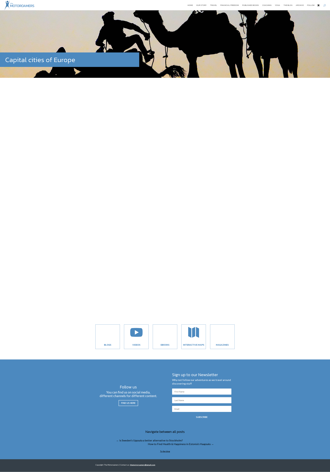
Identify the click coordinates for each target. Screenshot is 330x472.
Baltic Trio (112, 194)
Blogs (107, 345)
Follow (311, 5)
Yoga (277, 5)
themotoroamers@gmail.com (142, 465)
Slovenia (112, 305)
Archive (300, 5)
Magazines (222, 345)
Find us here (128, 403)
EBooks (165, 345)
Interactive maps (193, 345)
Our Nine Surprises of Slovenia (120, 299)
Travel (213, 5)
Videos (136, 345)
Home (190, 5)
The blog (287, 5)
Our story (201, 5)
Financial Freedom (229, 5)
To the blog (165, 451)
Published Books (250, 5)
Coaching (266, 5)
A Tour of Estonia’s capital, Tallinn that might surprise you (140, 189)
